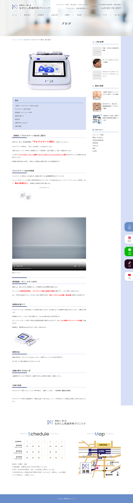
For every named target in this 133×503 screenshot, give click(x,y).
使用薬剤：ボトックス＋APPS (23, 112)
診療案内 (41, 15)
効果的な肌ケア (19, 116)
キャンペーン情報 (98, 135)
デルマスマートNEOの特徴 (22, 109)
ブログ (104, 15)
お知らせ (92, 15)
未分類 (95, 151)
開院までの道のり (98, 137)
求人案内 (117, 15)
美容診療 (95, 143)
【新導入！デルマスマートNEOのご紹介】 (27, 105)
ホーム (14, 15)
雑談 (94, 148)
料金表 (79, 15)
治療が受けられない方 (21, 122)
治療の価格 (18, 126)
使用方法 (17, 119)
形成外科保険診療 (98, 140)
